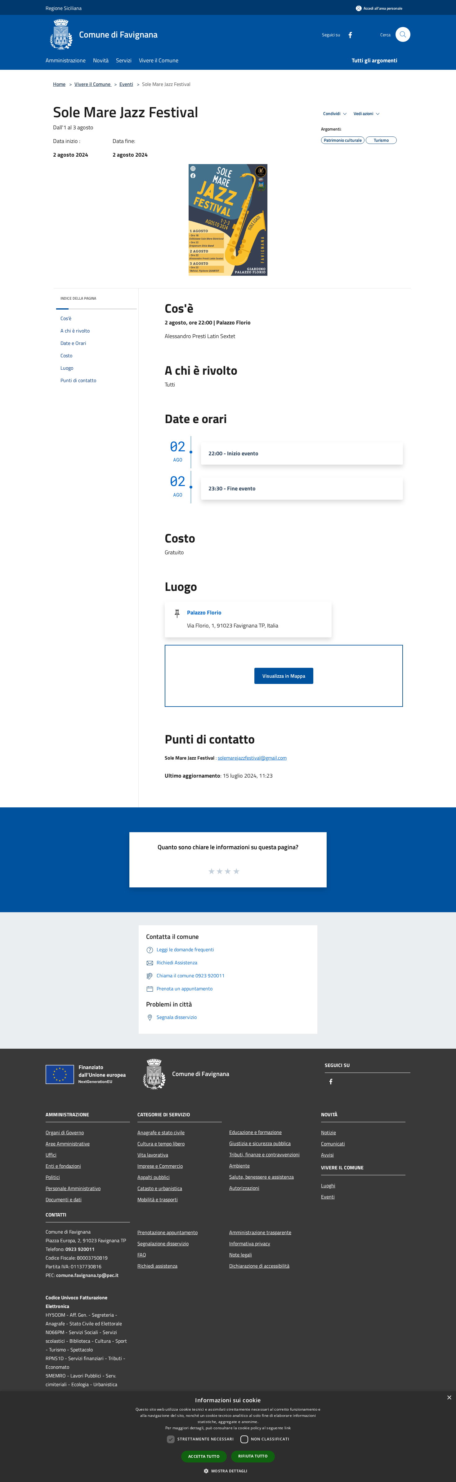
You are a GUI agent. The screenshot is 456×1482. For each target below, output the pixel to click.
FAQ (141, 1254)
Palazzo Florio (204, 612)
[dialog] (228, 1436)
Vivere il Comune (93, 84)
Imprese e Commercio (160, 1166)
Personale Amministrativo (73, 1188)
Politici (53, 1177)
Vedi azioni (364, 113)
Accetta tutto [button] (204, 1456)
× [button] (449, 1397)
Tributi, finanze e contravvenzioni (264, 1154)
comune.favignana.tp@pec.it (87, 1275)
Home (59, 84)
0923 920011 (80, 1249)
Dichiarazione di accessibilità (259, 1266)
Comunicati (333, 1143)
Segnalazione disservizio (163, 1243)
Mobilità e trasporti (157, 1199)
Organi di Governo (65, 1132)
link (287, 1428)
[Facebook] (348, 34)
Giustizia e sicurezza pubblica (260, 1143)
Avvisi (327, 1154)
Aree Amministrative (68, 1143)
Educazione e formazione (255, 1132)
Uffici (51, 1154)
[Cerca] (403, 34)
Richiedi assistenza (157, 1266)
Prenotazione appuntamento (167, 1232)
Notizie (328, 1132)
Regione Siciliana (64, 8)
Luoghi (328, 1185)
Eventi (126, 84)
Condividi (332, 113)
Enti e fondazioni (63, 1166)
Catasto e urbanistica (159, 1188)
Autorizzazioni (244, 1188)
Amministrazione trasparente (260, 1232)
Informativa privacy (249, 1243)
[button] (227, 1471)
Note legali (240, 1254)
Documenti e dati (64, 1199)
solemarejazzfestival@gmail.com (252, 757)
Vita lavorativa (152, 1154)
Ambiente (239, 1165)
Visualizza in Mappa (283, 676)
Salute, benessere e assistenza (261, 1177)
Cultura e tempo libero (161, 1143)
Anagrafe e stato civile (161, 1132)
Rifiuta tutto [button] (253, 1456)
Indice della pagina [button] (78, 298)
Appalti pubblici (153, 1177)
